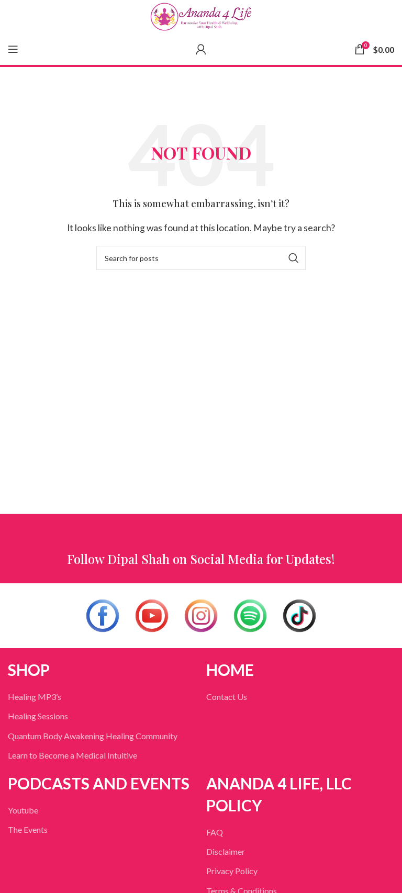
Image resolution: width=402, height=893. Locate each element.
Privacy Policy (232, 871)
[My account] (201, 49)
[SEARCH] (294, 258)
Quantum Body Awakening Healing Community (92, 736)
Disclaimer (225, 851)
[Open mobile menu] (13, 49)
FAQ (214, 832)
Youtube (23, 810)
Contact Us (226, 697)
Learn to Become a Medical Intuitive (72, 755)
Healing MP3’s (34, 697)
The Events (28, 829)
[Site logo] (201, 16)
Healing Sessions (38, 716)
